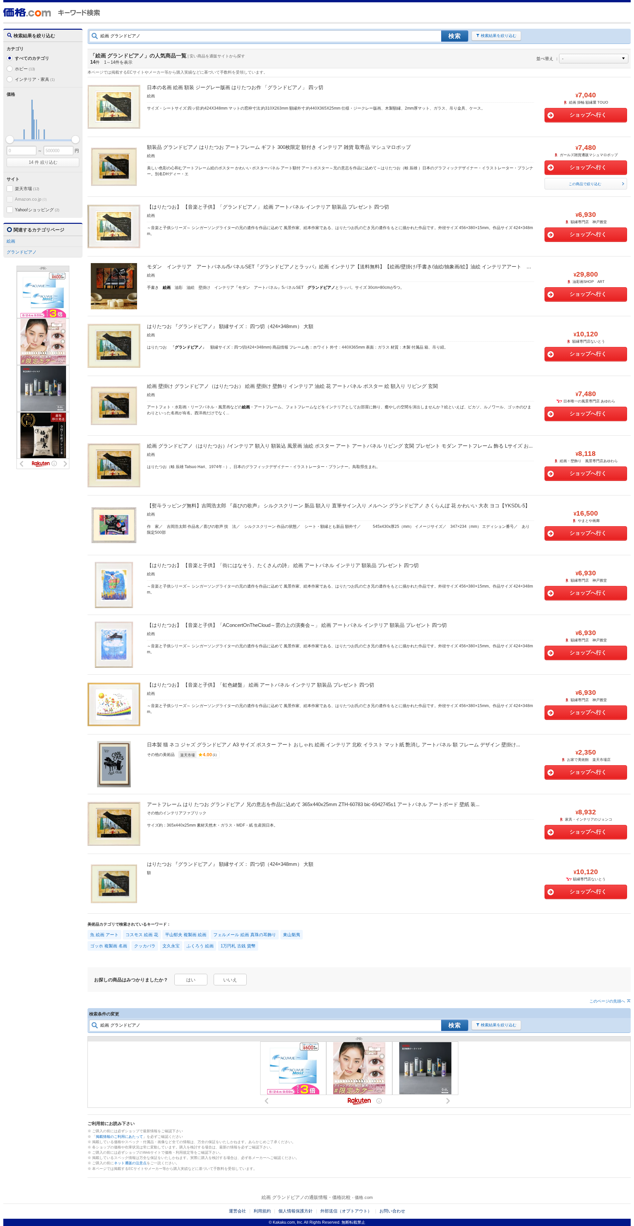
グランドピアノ (22, 252)
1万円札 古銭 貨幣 (238, 945)
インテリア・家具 (34, 79)
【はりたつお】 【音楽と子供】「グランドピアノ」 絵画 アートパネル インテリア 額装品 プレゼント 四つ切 (268, 207)
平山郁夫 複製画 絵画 (185, 934)
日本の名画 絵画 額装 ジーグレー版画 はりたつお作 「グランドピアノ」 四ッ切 (235, 87)
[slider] (10, 139)
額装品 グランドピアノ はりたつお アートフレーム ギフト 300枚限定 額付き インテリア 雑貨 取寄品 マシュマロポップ (279, 147)
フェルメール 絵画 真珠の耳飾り (244, 934)
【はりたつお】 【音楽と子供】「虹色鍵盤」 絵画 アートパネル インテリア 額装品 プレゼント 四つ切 (260, 685)
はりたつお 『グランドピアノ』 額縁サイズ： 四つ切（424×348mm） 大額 (230, 326)
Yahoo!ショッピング (37, 209)
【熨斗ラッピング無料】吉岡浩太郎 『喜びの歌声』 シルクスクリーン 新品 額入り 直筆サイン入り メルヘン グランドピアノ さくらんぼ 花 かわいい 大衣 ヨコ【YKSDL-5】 (338, 505)
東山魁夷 (291, 934)
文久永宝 (171, 945)
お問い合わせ (392, 1211)
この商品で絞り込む (585, 184)
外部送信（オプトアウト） (346, 1211)
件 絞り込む (43, 162)
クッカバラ (145, 945)
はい (190, 979)
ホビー (25, 68)
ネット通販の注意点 (130, 1163)
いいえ (230, 979)
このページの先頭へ (607, 1001)
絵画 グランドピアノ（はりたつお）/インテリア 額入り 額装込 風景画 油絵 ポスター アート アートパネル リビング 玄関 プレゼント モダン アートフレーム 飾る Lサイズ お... (340, 446)
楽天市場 (27, 188)
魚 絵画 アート (104, 934)
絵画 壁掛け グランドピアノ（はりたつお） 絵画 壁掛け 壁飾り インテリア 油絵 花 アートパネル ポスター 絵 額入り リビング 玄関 (292, 386)
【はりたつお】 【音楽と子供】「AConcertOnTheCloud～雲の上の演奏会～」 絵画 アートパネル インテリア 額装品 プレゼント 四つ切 (297, 625)
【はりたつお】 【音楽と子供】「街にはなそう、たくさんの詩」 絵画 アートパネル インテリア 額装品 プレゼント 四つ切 (283, 565)
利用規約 (262, 1211)
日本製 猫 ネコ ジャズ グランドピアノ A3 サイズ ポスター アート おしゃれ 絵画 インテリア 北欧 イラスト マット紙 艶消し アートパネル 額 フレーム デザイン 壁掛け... (333, 744)
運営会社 (237, 1211)
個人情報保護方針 (295, 1211)
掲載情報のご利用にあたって (119, 1137)
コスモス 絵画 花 (141, 934)
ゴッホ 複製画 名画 (108, 945)
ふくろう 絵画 (200, 945)
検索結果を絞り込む (498, 35)
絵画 (11, 241)
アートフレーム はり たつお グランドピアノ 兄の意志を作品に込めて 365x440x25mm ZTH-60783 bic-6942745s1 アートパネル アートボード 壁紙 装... (313, 804)
